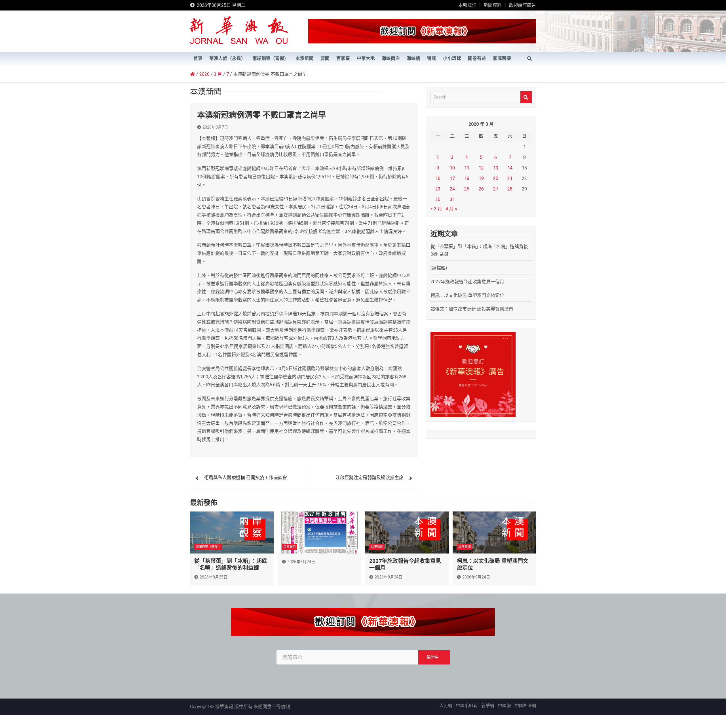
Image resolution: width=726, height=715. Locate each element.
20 (495, 178)
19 (481, 178)
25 (466, 189)
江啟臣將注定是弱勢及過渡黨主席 (369, 477)
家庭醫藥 (502, 58)
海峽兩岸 (391, 58)
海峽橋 (413, 58)
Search (526, 97)
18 (466, 178)
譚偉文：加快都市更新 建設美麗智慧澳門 (471, 309)
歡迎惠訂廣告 (522, 5)
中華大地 (366, 58)
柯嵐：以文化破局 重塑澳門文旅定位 (467, 295)
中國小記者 (466, 705)
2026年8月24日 (301, 561)
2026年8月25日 (213, 577)
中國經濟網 (525, 705)
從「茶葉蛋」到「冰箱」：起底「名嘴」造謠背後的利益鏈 (230, 564)
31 (452, 199)
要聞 (325, 58)
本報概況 (467, 5)
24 (452, 189)
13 (495, 168)
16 (437, 178)
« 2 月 (436, 208)
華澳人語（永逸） (227, 58)
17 (452, 178)
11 (466, 168)
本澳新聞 (305, 58)
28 (509, 189)
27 (495, 189)
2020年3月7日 (215, 127)
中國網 (504, 705)
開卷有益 (477, 58)
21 (509, 178)
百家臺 (343, 58)
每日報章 (289, 547)
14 (509, 168)
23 (437, 189)
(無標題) (438, 268)
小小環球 (452, 58)
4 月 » (451, 208)
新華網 (487, 705)
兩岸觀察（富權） (270, 58)
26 (481, 189)
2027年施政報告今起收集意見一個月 (467, 281)
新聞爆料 (493, 5)
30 (437, 199)
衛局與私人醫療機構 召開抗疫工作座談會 (245, 477)
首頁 (197, 58)
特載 (431, 58)
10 (452, 168)
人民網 (445, 705)
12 (481, 168)
